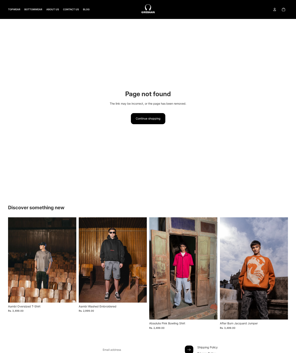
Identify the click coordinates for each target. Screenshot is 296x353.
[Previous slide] (14, 259)
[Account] (274, 9)
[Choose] (70, 296)
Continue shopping (148, 118)
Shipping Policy (207, 347)
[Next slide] (70, 259)
